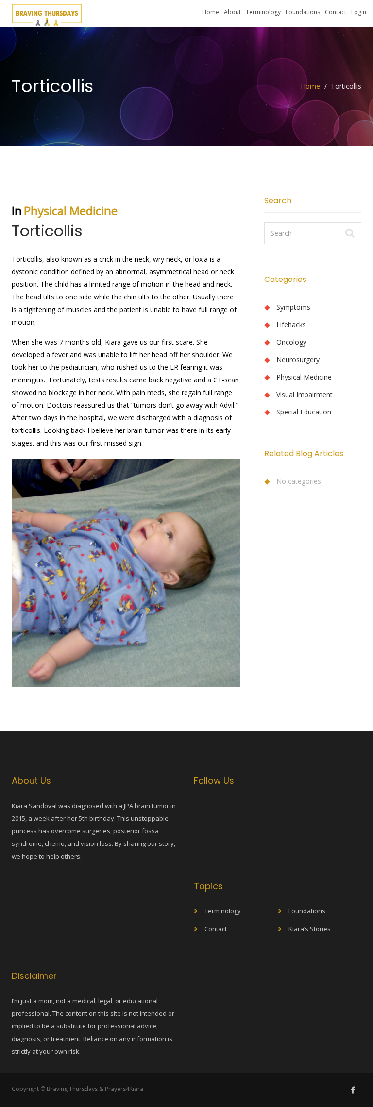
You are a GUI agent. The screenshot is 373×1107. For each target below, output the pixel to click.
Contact (335, 12)
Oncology (291, 342)
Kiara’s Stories (309, 929)
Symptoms (293, 307)
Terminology (263, 12)
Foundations (303, 12)
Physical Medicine (71, 210)
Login (358, 12)
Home (210, 12)
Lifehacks (291, 324)
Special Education (303, 411)
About (232, 12)
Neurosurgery (298, 359)
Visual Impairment (304, 394)
